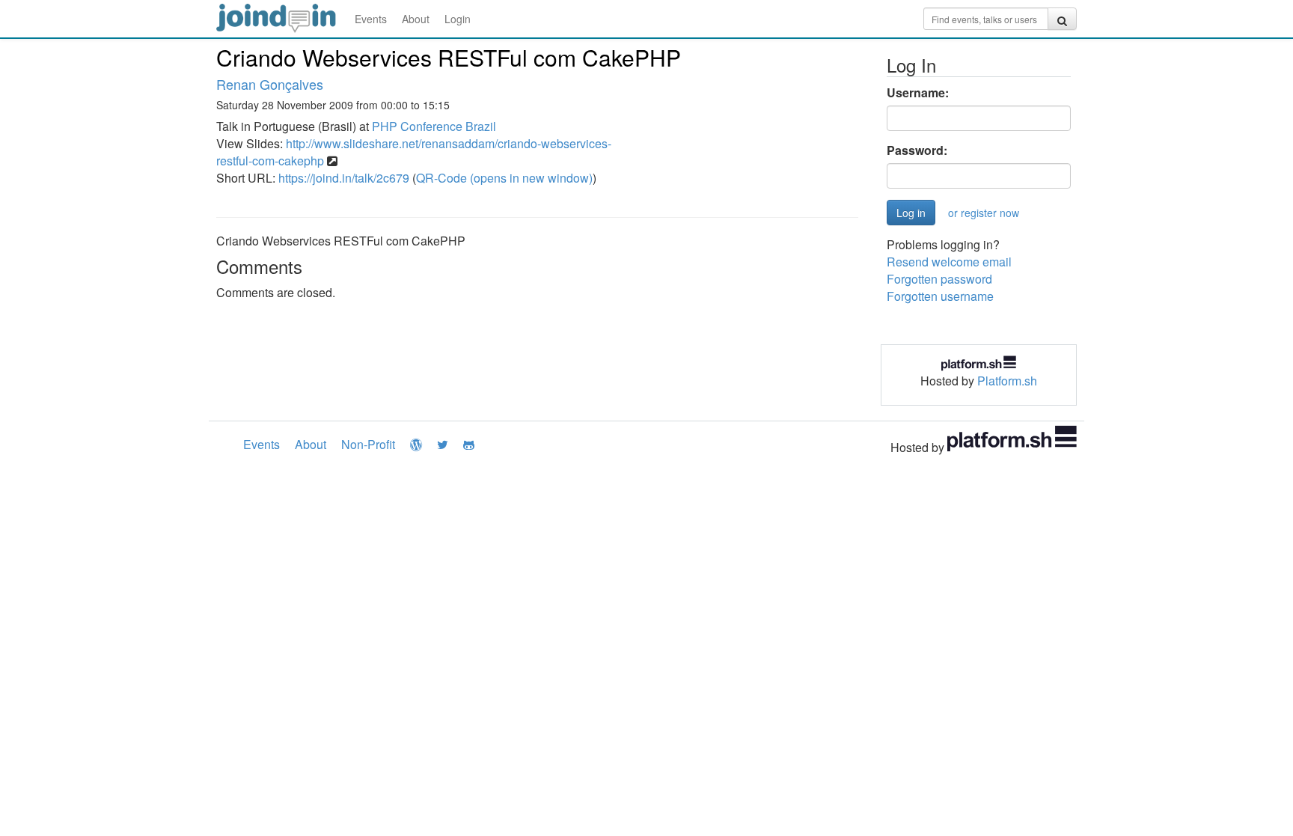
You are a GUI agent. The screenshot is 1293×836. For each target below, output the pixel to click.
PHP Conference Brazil (434, 126)
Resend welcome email (949, 261)
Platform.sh (1007, 380)
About (416, 18)
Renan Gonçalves (269, 84)
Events (371, 18)
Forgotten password (939, 278)
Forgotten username (940, 296)
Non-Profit (368, 444)
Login (457, 18)
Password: (917, 150)
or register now (983, 212)
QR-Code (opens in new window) (504, 177)
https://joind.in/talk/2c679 (343, 177)
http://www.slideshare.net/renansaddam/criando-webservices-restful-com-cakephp (413, 152)
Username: (918, 93)
